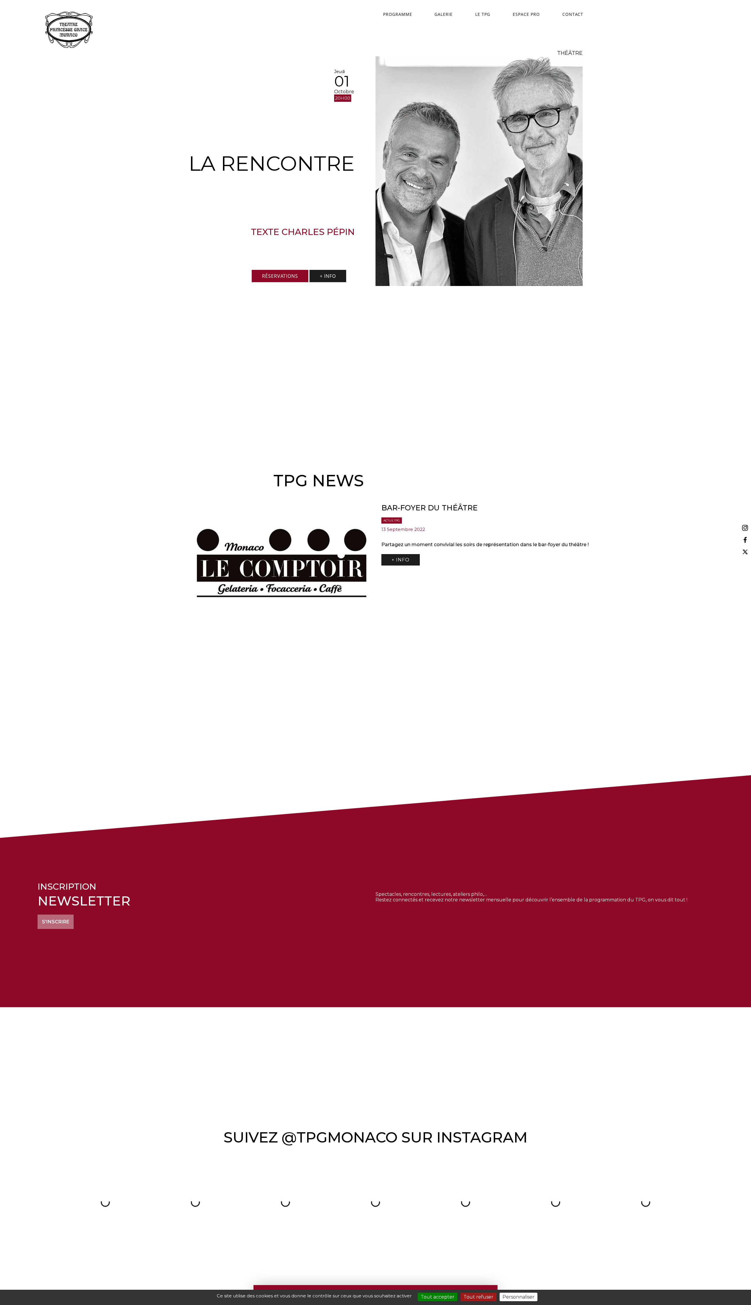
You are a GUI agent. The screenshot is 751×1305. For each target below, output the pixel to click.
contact (572, 14)
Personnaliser (519, 1297)
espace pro (526, 14)
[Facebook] (745, 540)
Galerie (443, 14)
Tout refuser (478, 1297)
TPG (69, 30)
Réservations (280, 276)
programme (397, 14)
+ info (328, 276)
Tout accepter (437, 1297)
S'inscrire (55, 922)
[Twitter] (745, 552)
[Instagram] (745, 528)
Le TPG (482, 14)
